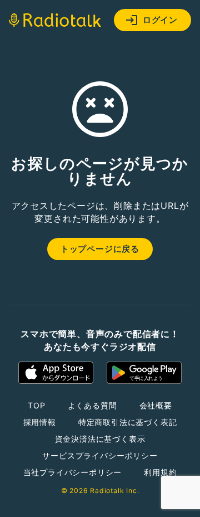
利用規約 (160, 472)
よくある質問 (92, 405)
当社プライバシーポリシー (72, 472)
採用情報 (39, 422)
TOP (36, 405)
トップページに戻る (100, 248)
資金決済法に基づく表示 (100, 438)
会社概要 (155, 405)
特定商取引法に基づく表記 (127, 422)
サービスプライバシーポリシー (99, 455)
